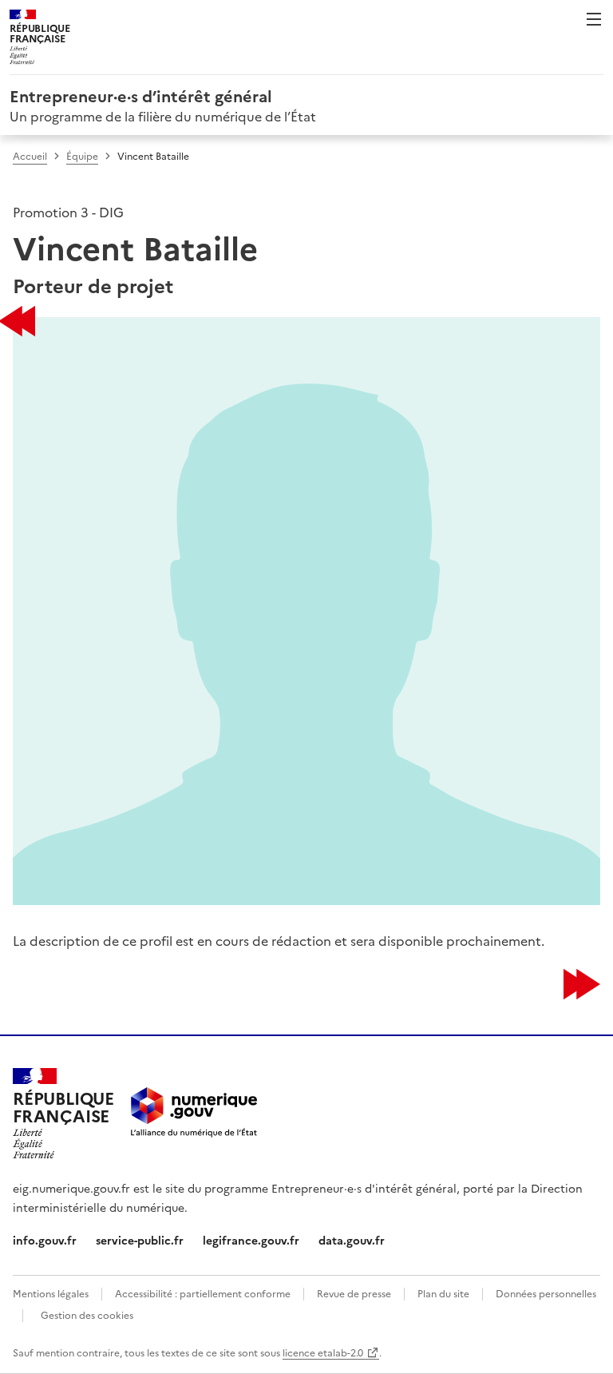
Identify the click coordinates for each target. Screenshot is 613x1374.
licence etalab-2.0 (323, 1352)
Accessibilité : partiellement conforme (203, 1293)
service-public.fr (140, 1240)
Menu (594, 19)
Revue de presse (354, 1293)
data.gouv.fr (351, 1240)
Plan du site (443, 1293)
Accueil (30, 155)
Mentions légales (51, 1293)
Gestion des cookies (87, 1314)
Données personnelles (546, 1293)
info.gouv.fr (45, 1240)
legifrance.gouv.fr (251, 1240)
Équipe (82, 155)
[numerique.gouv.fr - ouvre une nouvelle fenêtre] (194, 1113)
